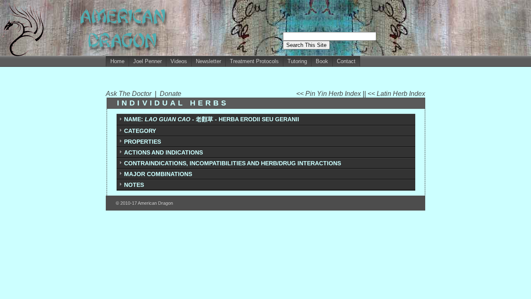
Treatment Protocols (254, 61)
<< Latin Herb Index (396, 93)
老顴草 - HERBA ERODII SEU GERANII (211, 119)
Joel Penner (147, 61)
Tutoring (297, 61)
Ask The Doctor (130, 93)
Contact (346, 61)
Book (322, 61)
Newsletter (208, 61)
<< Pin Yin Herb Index (329, 93)
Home (117, 61)
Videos (179, 61)
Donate (170, 93)
